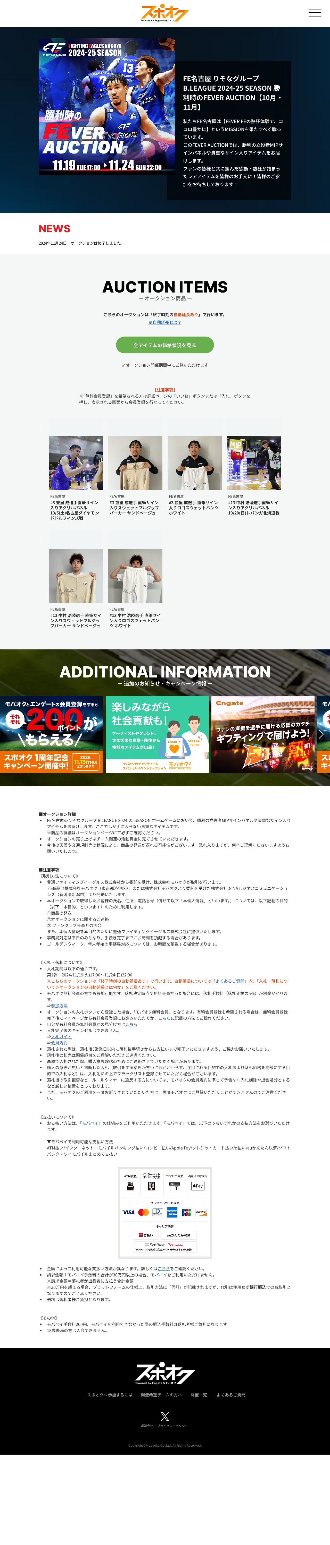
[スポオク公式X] (165, 1417)
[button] (315, 13)
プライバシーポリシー (172, 1425)
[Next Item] (321, 734)
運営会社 (147, 1425)
